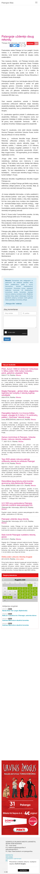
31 (5, 600)
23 (35, 594)
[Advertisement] (20, 19)
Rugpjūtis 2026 (20, 580)
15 (30, 591)
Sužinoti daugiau (20, 864)
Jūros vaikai (20, 559)
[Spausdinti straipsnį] (21, 45)
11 (10, 591)
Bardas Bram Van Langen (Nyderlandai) (14, 611)
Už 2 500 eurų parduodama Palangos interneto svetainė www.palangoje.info (17, 504)
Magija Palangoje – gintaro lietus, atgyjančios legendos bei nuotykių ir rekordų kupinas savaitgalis (20, 393)
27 (20, 597)
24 (5, 597)
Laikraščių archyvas (13, 859)
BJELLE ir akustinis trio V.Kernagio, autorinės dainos (19, 615)
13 (20, 591)
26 (15, 597)
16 (35, 591)
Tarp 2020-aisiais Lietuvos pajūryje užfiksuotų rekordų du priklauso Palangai (18, 460)
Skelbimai (9, 857)
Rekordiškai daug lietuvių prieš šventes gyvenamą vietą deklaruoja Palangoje (17, 482)
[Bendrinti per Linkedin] (18, 45)
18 (10, 594)
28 (25, 597)
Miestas (18, 375)
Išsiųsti (7, 339)
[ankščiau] (3, 579)
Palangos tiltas (7, 2)
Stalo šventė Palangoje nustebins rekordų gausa (18, 535)
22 (30, 594)
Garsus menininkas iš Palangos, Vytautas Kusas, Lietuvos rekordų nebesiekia (18, 438)
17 (5, 594)
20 (20, 594)
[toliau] (36, 579)
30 (35, 597)
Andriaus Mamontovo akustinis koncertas (15, 620)
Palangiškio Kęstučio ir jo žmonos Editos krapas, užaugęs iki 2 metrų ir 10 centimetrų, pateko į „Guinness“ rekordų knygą (20, 415)
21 (25, 594)
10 (5, 591)
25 (10, 597)
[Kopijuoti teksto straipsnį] (24, 45)
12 (15, 591)
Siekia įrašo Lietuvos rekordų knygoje (17, 556)
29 (30, 597)
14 (25, 591)
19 (15, 594)
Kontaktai (9, 855)
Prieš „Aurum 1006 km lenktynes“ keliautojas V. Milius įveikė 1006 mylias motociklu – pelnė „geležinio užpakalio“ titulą (20, 370)
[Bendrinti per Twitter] (14, 45)
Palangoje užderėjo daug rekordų (15, 519)
